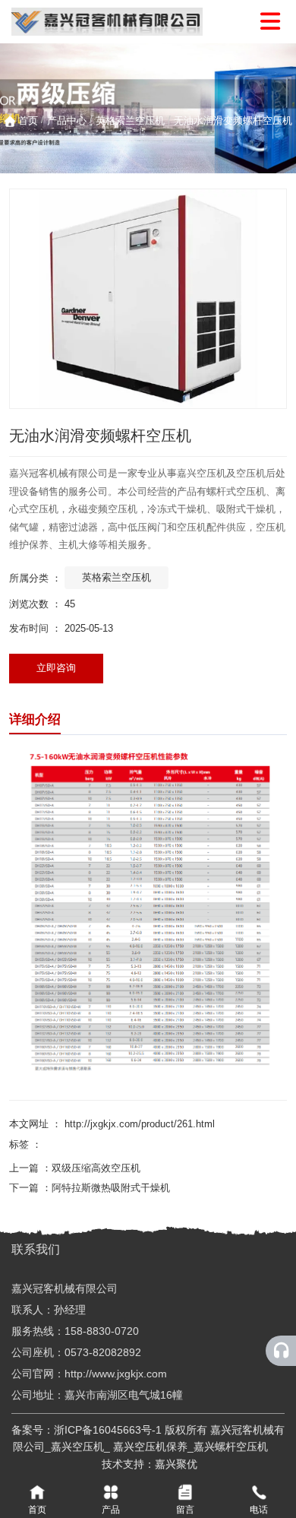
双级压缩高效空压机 (96, 1168)
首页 (29, 120)
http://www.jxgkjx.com (116, 1373)
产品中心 (67, 120)
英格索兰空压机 (130, 120)
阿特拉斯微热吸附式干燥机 (111, 1187)
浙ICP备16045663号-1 (108, 1430)
